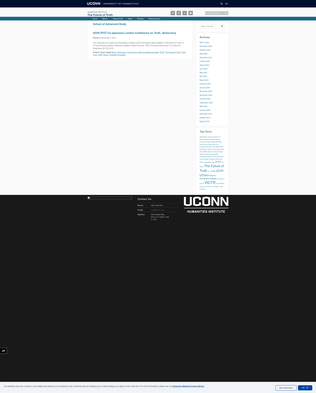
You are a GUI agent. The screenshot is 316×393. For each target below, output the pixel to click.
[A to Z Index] (226, 4)
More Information (286, 388)
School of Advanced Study (148, 52)
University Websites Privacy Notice (188, 386)
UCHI (100, 54)
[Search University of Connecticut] (222, 4)
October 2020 (205, 98)
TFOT (162, 52)
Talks (212, 162)
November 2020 (206, 95)
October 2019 (205, 117)
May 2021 (203, 72)
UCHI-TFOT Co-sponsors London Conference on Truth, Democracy (134, 33)
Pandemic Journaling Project (215, 149)
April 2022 (203, 53)
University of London (118, 54)
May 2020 (203, 106)
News (130, 18)
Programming (153, 18)
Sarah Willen (203, 152)
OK (304, 388)
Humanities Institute (97, 12)
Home (95, 18)
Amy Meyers (212, 139)
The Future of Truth (100, 15)
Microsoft (218, 147)
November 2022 (206, 46)
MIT (222, 147)
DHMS (209, 142)
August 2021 (204, 65)
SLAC (201, 162)
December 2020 (206, 91)
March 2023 (204, 42)
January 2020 (205, 110)
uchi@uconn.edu (157, 210)
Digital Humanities (216, 142)
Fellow (210, 144)
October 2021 (205, 61)
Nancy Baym (203, 149)
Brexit (114, 52)
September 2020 (206, 102)
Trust (183, 52)
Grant (213, 144)
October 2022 (205, 50)
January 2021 (205, 87)
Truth (95, 54)
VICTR (210, 182)
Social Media (207, 162)
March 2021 (204, 80)
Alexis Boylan (203, 137)
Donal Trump (132, 52)
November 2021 (206, 57)
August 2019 (204, 121)
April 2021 (203, 76)
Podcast (140, 18)
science (202, 154)
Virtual (218, 183)
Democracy (121, 52)
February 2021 (205, 83)
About (104, 18)
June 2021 (204, 68)
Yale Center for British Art (212, 186)
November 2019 (206, 114)
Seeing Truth (118, 18)
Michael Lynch (211, 147)
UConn (106, 54)
